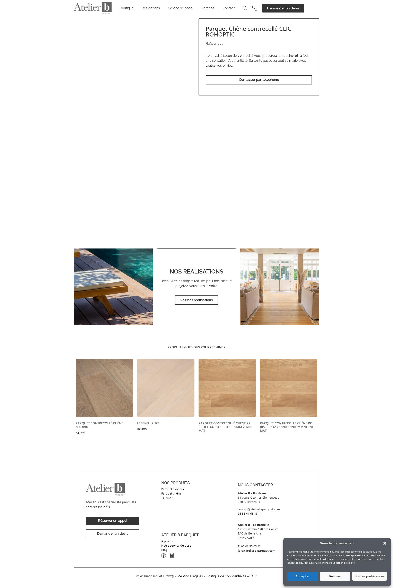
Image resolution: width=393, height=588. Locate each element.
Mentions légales (190, 576)
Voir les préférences (370, 576)
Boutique (126, 8)
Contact (228, 8)
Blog (164, 550)
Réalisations (151, 8)
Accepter (302, 576)
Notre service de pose (176, 545)
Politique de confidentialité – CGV (231, 576)
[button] (385, 543)
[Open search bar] (245, 8)
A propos (207, 8)
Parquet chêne (171, 493)
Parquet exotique (173, 489)
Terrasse (167, 498)
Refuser (335, 576)
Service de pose (180, 8)
